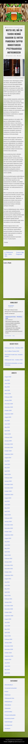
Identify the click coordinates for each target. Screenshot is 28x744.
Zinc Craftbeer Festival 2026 (12, 351)
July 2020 (7, 622)
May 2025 (7, 427)
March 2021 (8, 595)
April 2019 (7, 673)
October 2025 (8, 410)
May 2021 (7, 588)
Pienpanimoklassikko (10, 715)
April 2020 (7, 632)
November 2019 (9, 649)
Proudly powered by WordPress (14, 739)
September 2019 (9, 656)
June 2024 (7, 464)
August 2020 (8, 619)
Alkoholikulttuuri (9, 684)
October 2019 (8, 652)
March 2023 (8, 514)
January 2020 (8, 642)
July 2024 (7, 461)
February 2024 (8, 477)
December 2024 (9, 444)
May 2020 (7, 629)
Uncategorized (8, 725)
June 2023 (7, 504)
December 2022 (9, 524)
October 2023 (8, 491)
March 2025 (8, 434)
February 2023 (8, 518)
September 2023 (9, 494)
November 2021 (9, 568)
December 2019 (9, 646)
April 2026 (7, 390)
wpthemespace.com (19, 741)
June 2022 (7, 545)
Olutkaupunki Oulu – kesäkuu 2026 (14, 359)
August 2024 (8, 457)
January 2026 (8, 400)
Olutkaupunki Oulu (9, 698)
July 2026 (7, 380)
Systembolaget (8, 721)
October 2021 (8, 572)
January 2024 (8, 481)
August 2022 (8, 538)
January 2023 (8, 521)
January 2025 (8, 440)
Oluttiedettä (7, 708)
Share (14, 335)
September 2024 (9, 454)
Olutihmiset (7, 695)
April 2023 (7, 511)
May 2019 (7, 669)
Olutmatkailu (8, 705)
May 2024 (7, 467)
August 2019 (8, 659)
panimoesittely (8, 711)
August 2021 (8, 578)
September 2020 (9, 615)
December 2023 (9, 484)
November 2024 (9, 447)
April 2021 (7, 592)
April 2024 (7, 471)
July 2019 (7, 662)
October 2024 (8, 450)
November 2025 (9, 407)
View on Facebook (8, 335)
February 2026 (8, 397)
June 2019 (7, 666)
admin (20, 55)
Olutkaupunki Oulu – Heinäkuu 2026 (14, 347)
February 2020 (8, 639)
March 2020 (8, 636)
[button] (25, 2)
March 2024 (8, 474)
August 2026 (8, 376)
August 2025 (8, 417)
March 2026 (8, 393)
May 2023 (7, 508)
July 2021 (7, 582)
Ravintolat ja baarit (9, 718)
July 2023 (7, 501)
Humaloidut (11, 305)
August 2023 (8, 498)
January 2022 (8, 562)
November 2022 (9, 528)
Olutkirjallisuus (8, 701)
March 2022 (8, 555)
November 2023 (9, 488)
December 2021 (9, 565)
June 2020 (7, 625)
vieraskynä (7, 728)
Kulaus (6, 691)
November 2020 (9, 609)
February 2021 (8, 599)
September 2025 (9, 413)
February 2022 (8, 558)
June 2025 (7, 424)
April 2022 (7, 551)
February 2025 (8, 437)
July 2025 (7, 420)
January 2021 (8, 602)
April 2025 (7, 430)
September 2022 (9, 535)
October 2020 (8, 612)
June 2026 (7, 383)
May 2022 (7, 548)
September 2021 (9, 575)
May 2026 (7, 387)
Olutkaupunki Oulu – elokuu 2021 (9, 254)
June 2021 (7, 585)
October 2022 (8, 531)
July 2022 (7, 541)
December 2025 (9, 403)
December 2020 (9, 605)
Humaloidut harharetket (11, 688)
